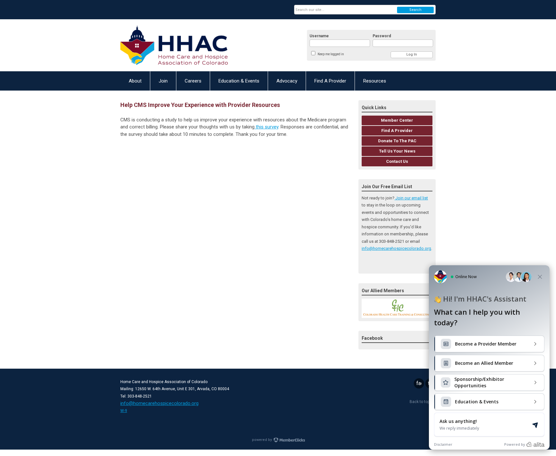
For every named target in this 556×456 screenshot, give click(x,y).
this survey (266, 127)
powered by (262, 440)
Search (415, 10)
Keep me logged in (331, 54)
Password (382, 36)
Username (319, 36)
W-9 (123, 410)
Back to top (420, 401)
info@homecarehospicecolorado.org (396, 248)
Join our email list (411, 198)
